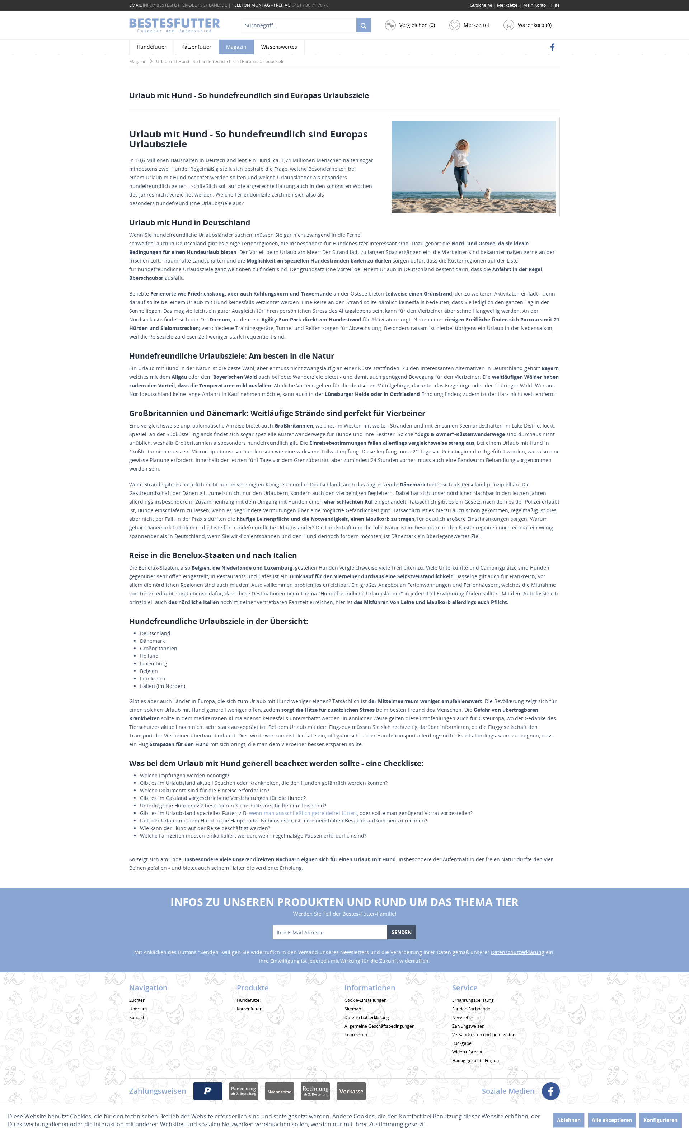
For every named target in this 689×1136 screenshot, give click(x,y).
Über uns (138, 1009)
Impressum (355, 1035)
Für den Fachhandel (471, 1009)
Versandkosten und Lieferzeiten (483, 1035)
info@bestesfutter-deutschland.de (185, 5)
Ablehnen (569, 1120)
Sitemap (352, 1009)
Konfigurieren (660, 1120)
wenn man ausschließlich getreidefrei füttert (302, 813)
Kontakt (136, 1017)
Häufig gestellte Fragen (475, 1060)
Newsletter (463, 1017)
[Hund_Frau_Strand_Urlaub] (474, 167)
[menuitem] (555, 5)
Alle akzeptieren (612, 1120)
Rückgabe (462, 1043)
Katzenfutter (249, 1009)
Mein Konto (535, 5)
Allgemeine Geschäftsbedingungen (379, 1026)
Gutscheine (481, 5)
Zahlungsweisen (468, 1026)
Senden (402, 932)
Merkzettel (508, 5)
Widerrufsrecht (467, 1052)
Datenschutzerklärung (517, 952)
